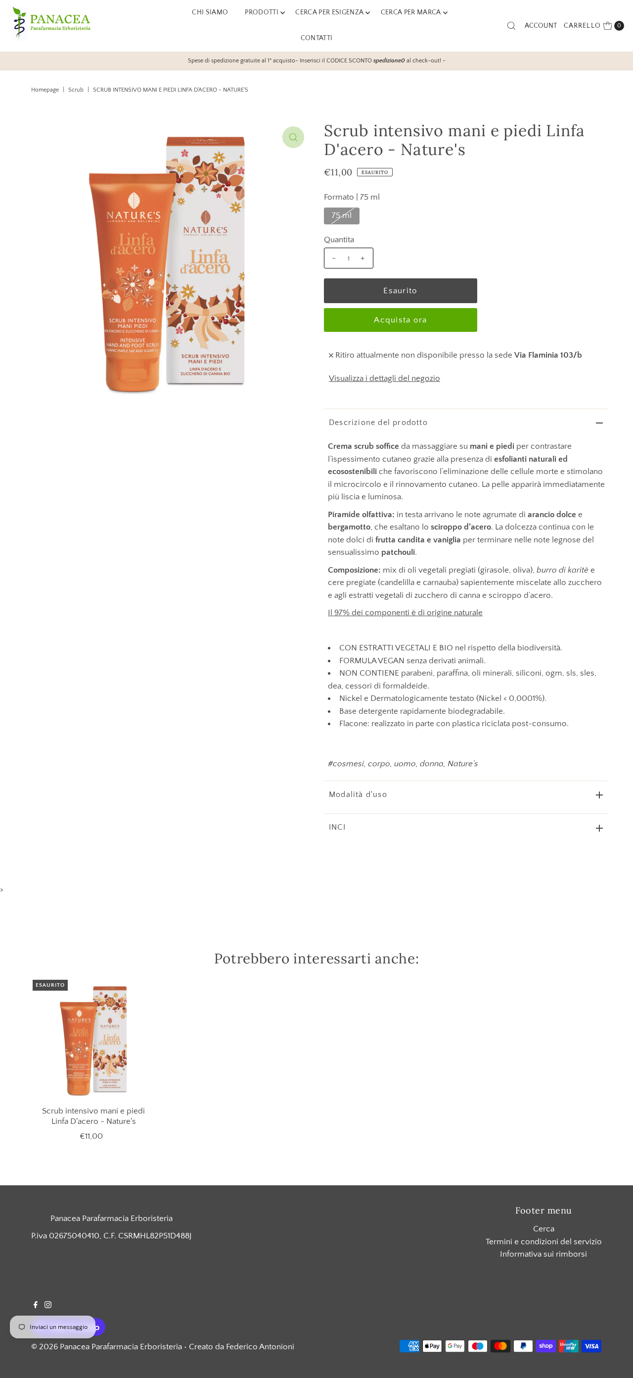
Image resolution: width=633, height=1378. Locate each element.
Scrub (76, 90)
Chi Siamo (210, 12)
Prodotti (261, 12)
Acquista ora (400, 320)
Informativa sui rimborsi (543, 1254)
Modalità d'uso (358, 794)
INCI (337, 827)
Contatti (317, 38)
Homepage (45, 90)
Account (541, 26)
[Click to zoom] (293, 137)
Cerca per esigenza (329, 12)
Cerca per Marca (411, 12)
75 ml (342, 215)
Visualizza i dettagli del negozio (384, 378)
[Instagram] (48, 1305)
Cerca (543, 1228)
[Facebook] (36, 1305)
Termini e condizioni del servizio (544, 1241)
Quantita (339, 239)
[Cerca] (511, 25)
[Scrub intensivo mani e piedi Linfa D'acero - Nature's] (93, 1041)
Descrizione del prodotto (378, 422)
